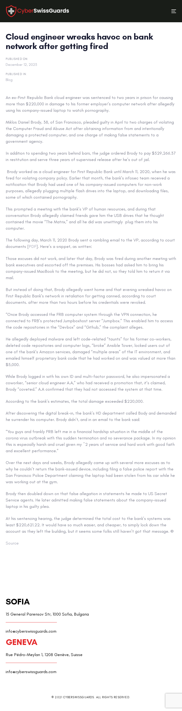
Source (12, 543)
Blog (9, 79)
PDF (32, 246)
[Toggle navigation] (147, 11)
